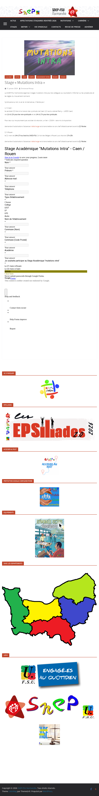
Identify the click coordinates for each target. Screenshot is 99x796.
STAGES (13, 27)
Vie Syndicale (40, 27)
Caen (24, 77)
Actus (13, 20)
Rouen (55, 77)
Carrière (82, 20)
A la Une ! (9, 77)
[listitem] (15, 610)
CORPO (31, 77)
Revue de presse (72, 27)
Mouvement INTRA (43, 77)
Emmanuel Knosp (27, 88)
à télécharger (35, 126)
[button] (72, 21)
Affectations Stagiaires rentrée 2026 (38, 20)
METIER (24, 27)
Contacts (56, 27)
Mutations (65, 20)
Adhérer (89, 27)
